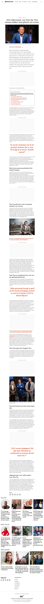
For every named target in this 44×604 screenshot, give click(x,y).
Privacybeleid (17, 598)
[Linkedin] (3, 580)
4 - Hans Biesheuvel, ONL (14, 100)
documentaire (12, 335)
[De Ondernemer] (9, 1)
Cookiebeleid (13, 598)
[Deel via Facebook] (15, 494)
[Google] (1, 580)
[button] (23, 598)
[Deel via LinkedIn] (20, 494)
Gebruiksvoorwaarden (29, 598)
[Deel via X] (17, 494)
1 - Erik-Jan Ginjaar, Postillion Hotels (16, 96)
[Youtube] (9, 580)
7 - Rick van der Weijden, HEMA (15, 104)
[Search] (41, 1)
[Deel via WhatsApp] (12, 494)
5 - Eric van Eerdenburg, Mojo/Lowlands (16, 101)
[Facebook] (5, 580)
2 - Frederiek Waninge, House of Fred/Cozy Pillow (18, 97)
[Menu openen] (2, 1)
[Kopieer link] (10, 494)
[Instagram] (7, 580)
